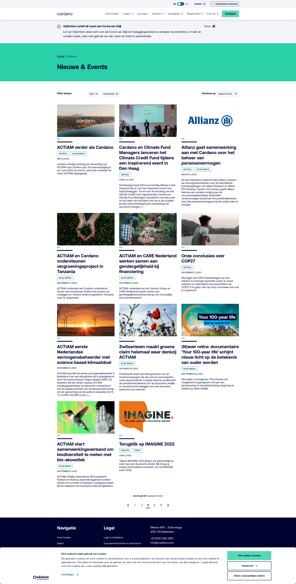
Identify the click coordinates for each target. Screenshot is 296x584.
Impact (60, 543)
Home (60, 56)
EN (186, 4)
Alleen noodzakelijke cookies (249, 575)
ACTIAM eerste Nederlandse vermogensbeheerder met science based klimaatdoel (84, 354)
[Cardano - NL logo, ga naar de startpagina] (64, 13)
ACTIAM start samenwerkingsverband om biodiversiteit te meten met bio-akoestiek (85, 452)
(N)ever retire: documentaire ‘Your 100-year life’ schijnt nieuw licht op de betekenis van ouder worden (210, 354)
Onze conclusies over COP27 (203, 258)
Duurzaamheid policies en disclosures (122, 543)
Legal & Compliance (113, 537)
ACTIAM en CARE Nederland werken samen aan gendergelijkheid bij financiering (148, 263)
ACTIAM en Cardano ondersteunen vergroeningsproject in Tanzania (80, 263)
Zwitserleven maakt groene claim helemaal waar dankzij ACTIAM (147, 352)
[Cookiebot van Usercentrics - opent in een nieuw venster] (40, 578)
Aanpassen (248, 565)
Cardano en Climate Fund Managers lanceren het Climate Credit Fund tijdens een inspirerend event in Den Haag (146, 158)
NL (174, 4)
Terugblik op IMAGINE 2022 (147, 444)
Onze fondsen (112, 14)
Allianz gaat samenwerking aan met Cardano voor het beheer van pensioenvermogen (208, 155)
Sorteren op (209, 93)
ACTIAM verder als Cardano (85, 147)
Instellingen (67, 574)
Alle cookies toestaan (249, 555)
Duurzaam (143, 14)
